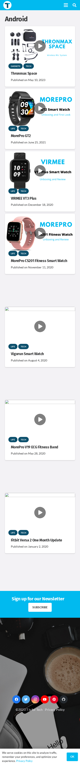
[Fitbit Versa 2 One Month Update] (40, 496)
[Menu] (66, 5)
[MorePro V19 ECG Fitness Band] (40, 403)
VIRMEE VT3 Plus (24, 198)
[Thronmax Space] (40, 29)
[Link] (7, 5)
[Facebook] (16, 699)
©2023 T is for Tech (29, 709)
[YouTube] (45, 699)
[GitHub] (63, 699)
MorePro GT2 (21, 136)
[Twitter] (26, 699)
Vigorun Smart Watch (27, 354)
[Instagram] (35, 699)
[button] (74, 5)
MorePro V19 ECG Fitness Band (34, 447)
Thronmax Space (24, 73)
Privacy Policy (55, 709)
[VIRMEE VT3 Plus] (40, 154)
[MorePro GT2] (40, 91)
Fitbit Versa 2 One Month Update (36, 540)
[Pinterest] (54, 699)
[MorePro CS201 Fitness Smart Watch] (40, 216)
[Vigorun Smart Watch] (40, 310)
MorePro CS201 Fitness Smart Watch (39, 261)
